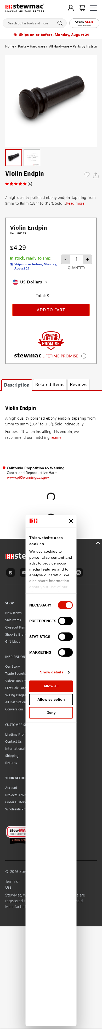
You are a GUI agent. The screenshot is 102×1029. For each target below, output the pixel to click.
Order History (15, 802)
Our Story (12, 666)
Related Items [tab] (49, 385)
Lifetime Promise (18, 734)
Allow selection (51, 699)
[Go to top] (98, 542)
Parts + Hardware (31, 46)
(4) (29, 184)
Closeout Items (16, 627)
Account (11, 787)
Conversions (14, 709)
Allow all (51, 686)
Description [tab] (17, 385)
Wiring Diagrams (18, 695)
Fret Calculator (16, 688)
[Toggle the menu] (93, 8)
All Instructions (16, 702)
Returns (11, 763)
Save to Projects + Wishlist (87, 175)
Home (9, 46)
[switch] (65, 621)
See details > (84, 355)
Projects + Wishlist (19, 795)
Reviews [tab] (78, 385)
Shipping (12, 755)
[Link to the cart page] (82, 8)
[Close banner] (71, 521)
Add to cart (51, 310)
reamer (57, 437)
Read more (75, 203)
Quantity (76, 268)
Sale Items (13, 620)
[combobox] (35, 22)
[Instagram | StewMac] (11, 573)
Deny (51, 712)
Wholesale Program (20, 809)
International (15, 748)
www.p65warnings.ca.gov (28, 477)
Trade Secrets (15, 673)
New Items (13, 613)
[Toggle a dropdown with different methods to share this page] (96, 175)
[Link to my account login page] (71, 8)
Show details (51, 672)
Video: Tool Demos (19, 681)
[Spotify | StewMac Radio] (79, 573)
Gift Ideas (12, 641)
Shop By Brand (16, 634)
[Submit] (60, 23)
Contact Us (13, 741)
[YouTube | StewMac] (25, 573)
